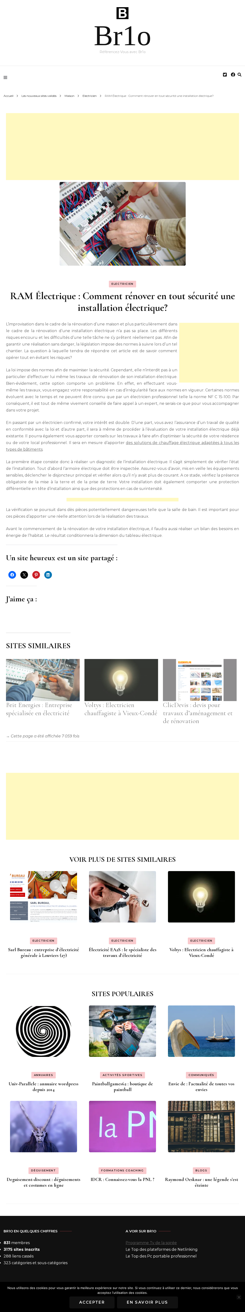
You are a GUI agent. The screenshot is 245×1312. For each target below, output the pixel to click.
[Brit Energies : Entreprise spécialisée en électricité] (43, 680)
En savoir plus (147, 1302)
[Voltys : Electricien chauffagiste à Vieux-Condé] (121, 680)
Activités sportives (122, 1075)
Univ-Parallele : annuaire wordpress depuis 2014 (43, 1086)
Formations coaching (122, 1170)
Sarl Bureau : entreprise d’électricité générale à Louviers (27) (43, 952)
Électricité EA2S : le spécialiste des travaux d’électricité (122, 952)
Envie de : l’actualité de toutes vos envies (201, 1086)
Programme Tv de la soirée (151, 1243)
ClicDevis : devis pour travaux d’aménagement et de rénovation (198, 713)
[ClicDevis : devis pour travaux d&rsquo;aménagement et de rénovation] (200, 680)
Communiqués (201, 1075)
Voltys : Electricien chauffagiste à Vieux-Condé (120, 709)
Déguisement (43, 1170)
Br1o (122, 35)
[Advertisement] (122, 146)
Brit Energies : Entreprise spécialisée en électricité (39, 709)
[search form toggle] (239, 75)
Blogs (201, 1170)
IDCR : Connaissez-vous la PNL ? (122, 1179)
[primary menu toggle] (7, 77)
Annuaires (43, 1075)
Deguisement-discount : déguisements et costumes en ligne (43, 1182)
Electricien (122, 283)
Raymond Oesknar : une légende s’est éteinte (201, 1182)
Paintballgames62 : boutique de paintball (122, 1086)
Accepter (92, 1302)
